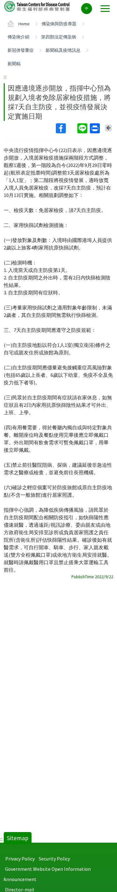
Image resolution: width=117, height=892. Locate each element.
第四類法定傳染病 (58, 37)
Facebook (66, 128)
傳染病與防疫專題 (58, 24)
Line (83, 128)
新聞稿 (14, 64)
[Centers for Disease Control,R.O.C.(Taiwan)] (37, 6)
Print (95, 128)
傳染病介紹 (18, 37)
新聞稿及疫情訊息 (63, 50)
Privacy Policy (20, 858)
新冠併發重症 (20, 50)
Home (24, 24)
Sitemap (17, 838)
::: (5, 76)
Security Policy (54, 858)
